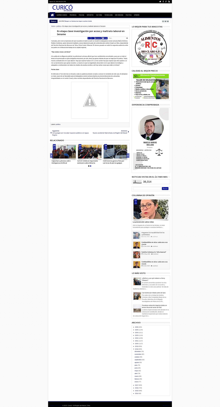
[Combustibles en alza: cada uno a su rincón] (136, 245)
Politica (128, 15)
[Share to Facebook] (53, 157)
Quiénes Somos (62, 15)
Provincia (73, 15)
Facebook (163, 1)
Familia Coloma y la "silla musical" (154, 252)
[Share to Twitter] (56, 157)
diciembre (138, 351)
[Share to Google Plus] (58, 157)
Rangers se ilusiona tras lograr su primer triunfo (78, 21)
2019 (137, 346)
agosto (137, 362)
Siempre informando (55, 405)
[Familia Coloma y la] (136, 254)
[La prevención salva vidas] (150, 209)
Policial (81, 15)
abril (136, 373)
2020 (137, 343)
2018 (137, 349)
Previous (127, 155)
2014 (137, 393)
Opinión (136, 15)
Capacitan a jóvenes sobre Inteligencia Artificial (61, 162)
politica (58, 124)
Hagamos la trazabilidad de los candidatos (153, 233)
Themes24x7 (166, 405)
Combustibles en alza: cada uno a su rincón (155, 243)
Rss (169, 1)
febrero (137, 379)
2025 (137, 330)
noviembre (138, 354)
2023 (137, 335)
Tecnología (108, 15)
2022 (137, 338)
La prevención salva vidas (143, 222)
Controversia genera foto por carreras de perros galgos (113, 162)
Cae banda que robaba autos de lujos (154, 293)
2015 (137, 391)
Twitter (160, 1)
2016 (137, 388)
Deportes (90, 15)
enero (137, 382)
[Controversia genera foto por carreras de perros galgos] (115, 152)
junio (136, 368)
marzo (137, 376)
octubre (137, 357)
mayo (136, 371)
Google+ (166, 1)
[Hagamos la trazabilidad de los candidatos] (136, 235)
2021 (137, 341)
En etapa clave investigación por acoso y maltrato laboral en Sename (91, 33)
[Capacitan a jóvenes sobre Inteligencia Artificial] (64, 152)
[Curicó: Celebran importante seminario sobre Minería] (90, 152)
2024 (137, 332)
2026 (137, 327)
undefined (155, 236)
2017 (137, 385)
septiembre (138, 360)
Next (51, 155)
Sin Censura (119, 15)
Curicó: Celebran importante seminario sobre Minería (87, 162)
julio (136, 365)
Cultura (99, 15)
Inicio (52, 15)
